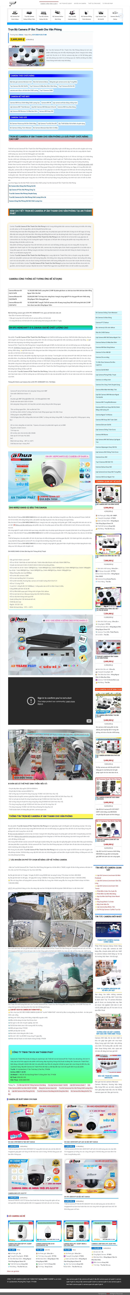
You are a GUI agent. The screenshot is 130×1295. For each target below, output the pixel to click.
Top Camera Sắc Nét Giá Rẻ (19, 86)
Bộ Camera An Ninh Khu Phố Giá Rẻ (108, 756)
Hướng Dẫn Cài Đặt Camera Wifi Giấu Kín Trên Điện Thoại (108, 1033)
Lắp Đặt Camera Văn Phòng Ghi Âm (23, 1091)
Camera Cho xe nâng (102, 357)
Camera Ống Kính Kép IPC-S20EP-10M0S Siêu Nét (20, 1244)
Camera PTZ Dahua (102, 322)
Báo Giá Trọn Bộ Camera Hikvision (108, 1077)
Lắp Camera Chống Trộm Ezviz (106, 429)
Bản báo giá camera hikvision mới (21, 82)
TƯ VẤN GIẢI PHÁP (107, 3)
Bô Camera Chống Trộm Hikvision (20, 128)
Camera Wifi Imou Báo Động (67, 107)
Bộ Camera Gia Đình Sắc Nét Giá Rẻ (108, 556)
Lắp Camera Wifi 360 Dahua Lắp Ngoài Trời (108, 441)
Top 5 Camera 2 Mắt (46, 90)
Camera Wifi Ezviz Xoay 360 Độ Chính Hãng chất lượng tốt (108, 408)
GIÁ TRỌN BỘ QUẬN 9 (66, 3)
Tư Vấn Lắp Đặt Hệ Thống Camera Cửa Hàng (31, 1085)
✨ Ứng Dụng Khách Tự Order (104, 902)
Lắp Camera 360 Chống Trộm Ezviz (107, 452)
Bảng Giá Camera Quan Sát (48, 1088)
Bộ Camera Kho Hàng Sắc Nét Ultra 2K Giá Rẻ (107, 609)
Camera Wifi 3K (46, 103)
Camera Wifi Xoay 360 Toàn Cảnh (106, 420)
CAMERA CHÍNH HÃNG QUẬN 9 (48, 4)
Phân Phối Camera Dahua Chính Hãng (108, 941)
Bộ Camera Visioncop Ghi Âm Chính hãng (23, 123)
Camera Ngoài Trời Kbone (104, 415)
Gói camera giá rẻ (16, 1216)
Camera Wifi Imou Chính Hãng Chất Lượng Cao (25, 103)
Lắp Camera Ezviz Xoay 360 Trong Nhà (108, 472)
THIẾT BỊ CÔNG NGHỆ (94, 3)
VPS (108, 1293)
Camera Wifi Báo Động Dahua (105, 347)
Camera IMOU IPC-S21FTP (17, 1193)
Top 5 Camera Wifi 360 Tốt (104, 462)
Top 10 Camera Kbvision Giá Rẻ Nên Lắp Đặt (108, 989)
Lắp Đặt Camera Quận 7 (77, 1085)
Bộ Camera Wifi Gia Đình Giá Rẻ (108, 504)
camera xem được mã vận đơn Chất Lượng (24, 90)
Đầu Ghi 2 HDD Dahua (102, 332)
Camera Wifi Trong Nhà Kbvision (106, 402)
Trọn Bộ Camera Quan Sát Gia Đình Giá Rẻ (108, 840)
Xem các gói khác (13, 1271)
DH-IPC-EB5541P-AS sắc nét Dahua (77, 1197)
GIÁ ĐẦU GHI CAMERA (80, 3)
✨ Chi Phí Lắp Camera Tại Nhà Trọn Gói (107, 909)
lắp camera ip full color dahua (105, 327)
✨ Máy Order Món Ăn (102, 904)
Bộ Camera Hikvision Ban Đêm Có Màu (45, 128)
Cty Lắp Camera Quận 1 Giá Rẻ (58, 1085)
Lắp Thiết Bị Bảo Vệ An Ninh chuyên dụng (71, 123)
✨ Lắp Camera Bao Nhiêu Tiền (105, 907)
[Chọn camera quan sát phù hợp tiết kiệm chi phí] (121, 16)
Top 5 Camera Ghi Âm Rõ (66, 86)
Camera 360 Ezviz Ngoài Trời (105, 477)
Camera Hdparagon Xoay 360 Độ (106, 447)
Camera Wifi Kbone (102, 434)
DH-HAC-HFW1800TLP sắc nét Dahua (21, 1142)
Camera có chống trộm (103, 380)
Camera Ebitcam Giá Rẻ (103, 424)
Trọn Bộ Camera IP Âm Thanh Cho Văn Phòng (35, 29)
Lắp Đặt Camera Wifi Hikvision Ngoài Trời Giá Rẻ (107, 396)
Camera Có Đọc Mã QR (103, 352)
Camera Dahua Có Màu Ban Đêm (106, 342)
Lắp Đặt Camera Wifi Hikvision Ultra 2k (43, 107)
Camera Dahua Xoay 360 (104, 467)
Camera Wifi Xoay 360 (46, 111)
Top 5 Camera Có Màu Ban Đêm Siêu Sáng (43, 86)
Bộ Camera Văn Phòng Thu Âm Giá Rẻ (108, 716)
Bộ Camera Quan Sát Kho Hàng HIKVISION (108, 798)
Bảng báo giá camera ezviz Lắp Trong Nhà (63, 82)
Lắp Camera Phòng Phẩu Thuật (106, 375)
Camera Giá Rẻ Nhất (102, 370)
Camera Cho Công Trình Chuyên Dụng (108, 385)
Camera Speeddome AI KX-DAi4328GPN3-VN (45, 1244)
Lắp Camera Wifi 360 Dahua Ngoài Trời (108, 337)
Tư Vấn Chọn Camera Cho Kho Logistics (105, 363)
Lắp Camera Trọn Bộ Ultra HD (47, 123)
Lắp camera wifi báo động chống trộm (65, 103)
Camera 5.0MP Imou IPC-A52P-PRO (104, 1244)
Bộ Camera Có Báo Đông (104, 317)
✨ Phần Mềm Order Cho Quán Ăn (106, 891)
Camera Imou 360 (101, 457)
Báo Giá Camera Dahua (40, 82)
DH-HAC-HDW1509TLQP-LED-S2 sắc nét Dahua (81, 1142)
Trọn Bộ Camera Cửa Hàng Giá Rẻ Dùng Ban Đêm (53, 1091)
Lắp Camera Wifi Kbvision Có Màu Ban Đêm (24, 111)
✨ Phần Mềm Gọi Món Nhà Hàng (105, 894)
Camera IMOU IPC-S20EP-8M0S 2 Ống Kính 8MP (75, 1244)
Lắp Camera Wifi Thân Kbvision (20, 107)
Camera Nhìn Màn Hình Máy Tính (106, 389)
